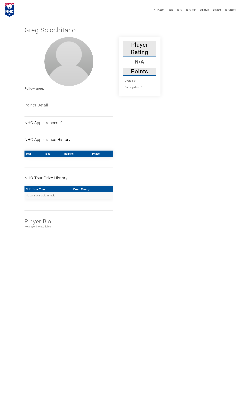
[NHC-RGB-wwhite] (9, 4)
